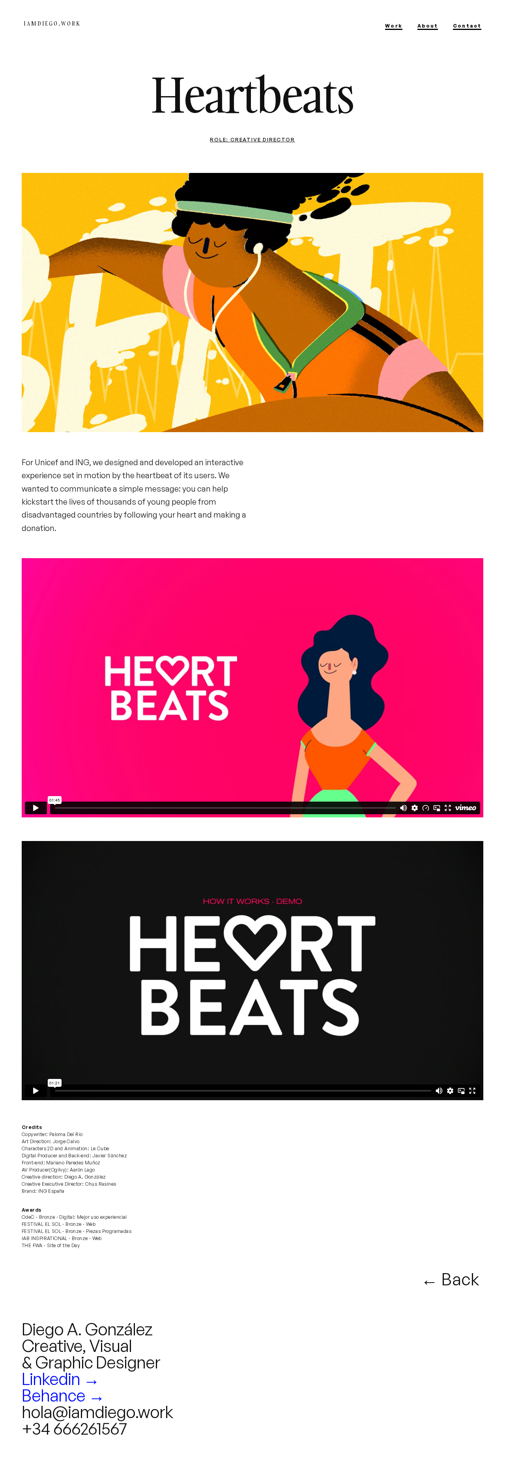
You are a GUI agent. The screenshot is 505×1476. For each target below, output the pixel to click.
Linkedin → (60, 1378)
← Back (450, 1278)
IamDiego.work (52, 23)
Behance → (63, 1395)
